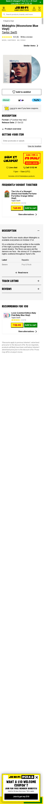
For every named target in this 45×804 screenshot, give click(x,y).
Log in (12, 108)
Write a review (27, 37)
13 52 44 (28, 3)
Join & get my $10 (21, 796)
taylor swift (9, 32)
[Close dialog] (36, 777)
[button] (7, 8)
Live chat (14, 3)
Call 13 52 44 (31, 167)
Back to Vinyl (9, 21)
